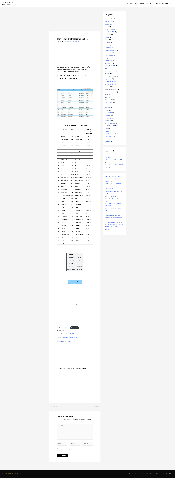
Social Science (108, 219)
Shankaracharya (118, 217)
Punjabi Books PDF (109, 118)
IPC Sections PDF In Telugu (64, 341)
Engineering (108, 47)
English (117, 186)
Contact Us (138, 473)
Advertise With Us (168, 473)
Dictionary (107, 186)
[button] (170, 3)
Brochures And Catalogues (114, 178)
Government (70, 41)
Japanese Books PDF (110, 81)
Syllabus (121, 224)
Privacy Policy (145, 473)
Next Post (97, 406)
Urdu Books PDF (109, 139)
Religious (107, 120)
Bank (119, 176)
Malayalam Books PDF (110, 89)
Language (129, 3)
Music (106, 94)
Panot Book (8, 2)
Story (106, 128)
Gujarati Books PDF (110, 66)
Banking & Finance (109, 29)
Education (107, 45)
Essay (120, 186)
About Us (131, 473)
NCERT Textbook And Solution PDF (113, 209)
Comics (107, 37)
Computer (118, 183)
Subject (156, 3)
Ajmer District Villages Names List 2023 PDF (68, 345)
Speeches (114, 219)
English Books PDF (109, 50)
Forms (142, 3)
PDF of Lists (108, 105)
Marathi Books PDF (110, 92)
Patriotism (107, 212)
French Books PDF (109, 55)
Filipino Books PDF (109, 52)
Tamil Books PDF (109, 133)
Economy (107, 42)
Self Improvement (109, 123)
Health (106, 68)
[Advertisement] (74, 21)
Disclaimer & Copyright (156, 473)
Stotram (107, 224)
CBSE (111, 181)
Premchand (112, 212)
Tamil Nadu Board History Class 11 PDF (67, 337)
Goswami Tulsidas (115, 193)
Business (107, 181)
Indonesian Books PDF (110, 76)
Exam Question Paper (110, 191)
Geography (107, 58)
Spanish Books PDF (110, 126)
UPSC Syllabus (119, 227)
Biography (107, 34)
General (119, 191)
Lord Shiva (118, 201)
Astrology (107, 24)
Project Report (118, 215)
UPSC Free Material (110, 227)
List (76, 41)
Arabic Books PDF (109, 21)
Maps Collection (117, 203)
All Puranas (107, 176)
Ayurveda (107, 26)
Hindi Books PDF (109, 71)
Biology (106, 178)
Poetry (106, 110)
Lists (136, 3)
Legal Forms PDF (109, 201)
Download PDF (75, 281)
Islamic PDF (116, 198)
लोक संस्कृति (107, 229)
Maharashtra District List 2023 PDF (66, 334)
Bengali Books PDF (109, 32)
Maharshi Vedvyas (109, 203)
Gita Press (107, 194)
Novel (106, 97)
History (107, 73)
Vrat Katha (165, 3)
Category (148, 3)
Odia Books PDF (109, 99)
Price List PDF (108, 113)
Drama (106, 39)
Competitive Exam (110, 183)
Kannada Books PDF (110, 84)
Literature (107, 86)
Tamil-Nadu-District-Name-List (63, 327)
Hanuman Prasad (109, 198)
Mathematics (108, 205)
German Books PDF (110, 60)
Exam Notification (109, 188)
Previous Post (53, 406)
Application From (109, 19)
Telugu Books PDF (109, 136)
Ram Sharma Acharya (110, 217)
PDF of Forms (108, 102)
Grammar (114, 196)
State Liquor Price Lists (110, 222)
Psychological (108, 115)
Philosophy (107, 107)
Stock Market (119, 222)
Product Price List (109, 215)
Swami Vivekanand (114, 224)
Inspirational (108, 79)
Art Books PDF (113, 176)
